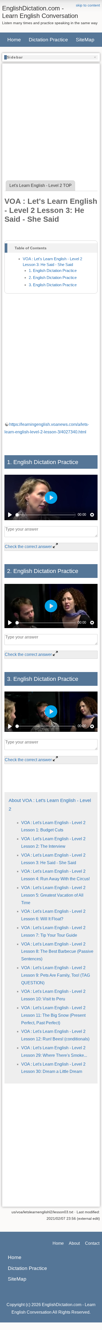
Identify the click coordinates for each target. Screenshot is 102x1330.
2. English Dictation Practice (53, 277)
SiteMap (85, 39)
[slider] (45, 514)
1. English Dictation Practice (53, 270)
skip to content (88, 5)
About (74, 1243)
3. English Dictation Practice (53, 285)
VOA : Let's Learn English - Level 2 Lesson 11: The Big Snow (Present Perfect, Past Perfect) (53, 1015)
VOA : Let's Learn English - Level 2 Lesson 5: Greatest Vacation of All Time (53, 895)
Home (14, 39)
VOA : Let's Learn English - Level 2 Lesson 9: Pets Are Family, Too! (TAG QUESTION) (55, 975)
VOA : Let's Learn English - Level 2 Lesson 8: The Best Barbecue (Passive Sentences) (57, 951)
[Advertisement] (51, 116)
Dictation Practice (48, 39)
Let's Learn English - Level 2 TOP (40, 185)
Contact (92, 1243)
